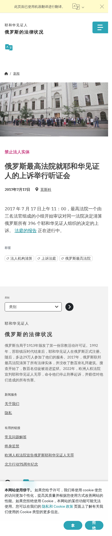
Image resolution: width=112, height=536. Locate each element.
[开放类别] (69, 306)
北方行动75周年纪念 (21, 464)
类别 (12, 306)
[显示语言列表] (78, 6)
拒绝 (94, 525)
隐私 (8, 412)
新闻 (16, 73)
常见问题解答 (16, 437)
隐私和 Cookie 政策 (57, 506)
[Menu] (100, 27)
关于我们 (12, 403)
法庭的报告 (26, 230)
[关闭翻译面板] (102, 6)
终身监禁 (12, 446)
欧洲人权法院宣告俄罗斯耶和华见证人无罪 (39, 455)
